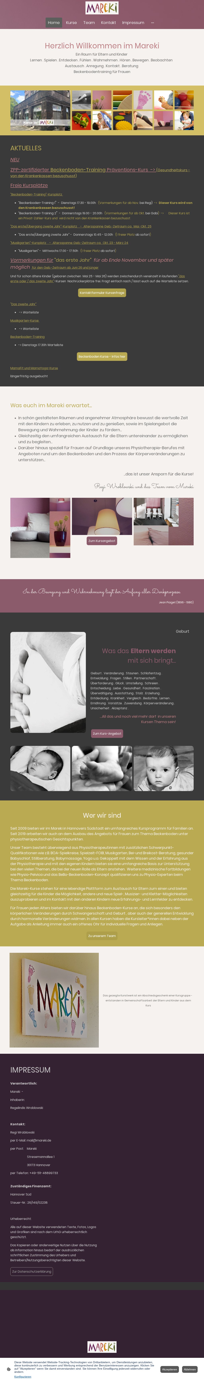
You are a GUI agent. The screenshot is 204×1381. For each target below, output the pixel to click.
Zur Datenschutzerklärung (31, 1271)
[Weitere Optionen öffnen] (152, 22)
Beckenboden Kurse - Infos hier (102, 356)
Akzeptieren (169, 1369)
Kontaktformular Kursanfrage (102, 292)
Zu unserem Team (102, 936)
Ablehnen (190, 1369)
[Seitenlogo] (102, 7)
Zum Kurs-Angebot (107, 733)
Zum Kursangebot (101, 541)
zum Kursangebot (25, 564)
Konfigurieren (22, 1376)
